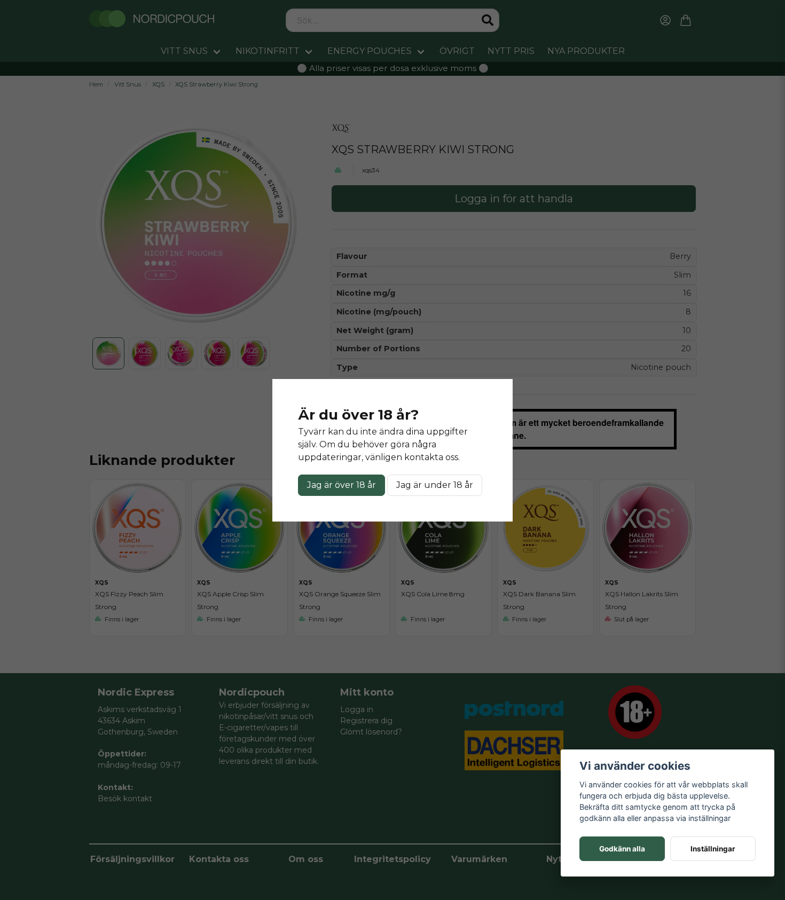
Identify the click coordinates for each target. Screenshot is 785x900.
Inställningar (712, 848)
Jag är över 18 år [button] (341, 485)
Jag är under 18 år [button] (434, 485)
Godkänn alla (622, 848)
